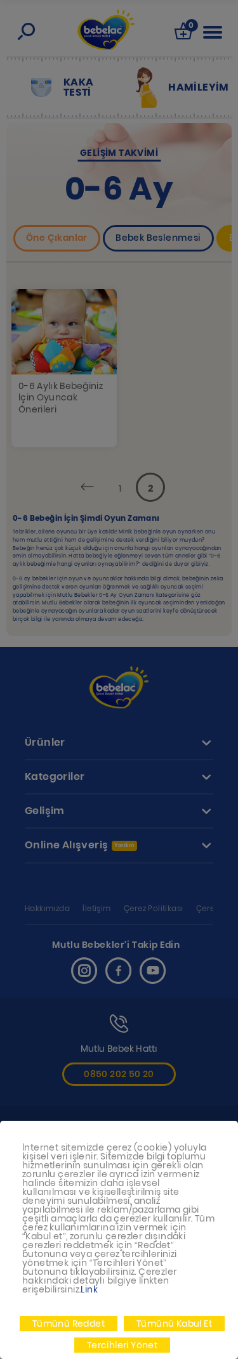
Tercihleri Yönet (122, 1345)
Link (89, 1289)
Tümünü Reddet (68, 1323)
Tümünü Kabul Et (174, 1323)
